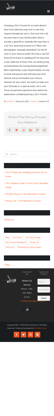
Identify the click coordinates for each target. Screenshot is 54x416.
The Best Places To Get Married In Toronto (25, 194)
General (33, 101)
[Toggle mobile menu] (48, 11)
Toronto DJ (9, 247)
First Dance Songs (33, 237)
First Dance (17, 237)
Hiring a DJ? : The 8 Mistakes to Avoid (23, 201)
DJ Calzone (10, 101)
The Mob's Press (40, 328)
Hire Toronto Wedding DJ (15, 242)
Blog (7, 237)
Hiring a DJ (34, 242)
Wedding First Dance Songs (29, 247)
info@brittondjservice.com (33, 301)
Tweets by (9, 219)
